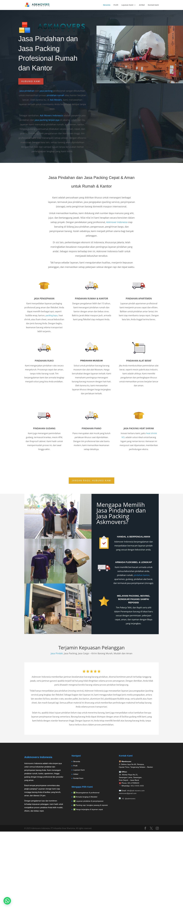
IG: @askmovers (128, 799)
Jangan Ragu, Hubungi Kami (91, 481)
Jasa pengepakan (44, 298)
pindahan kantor (142, 575)
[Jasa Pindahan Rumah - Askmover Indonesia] (139, 82)
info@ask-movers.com (136, 791)
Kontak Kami (153, 5)
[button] (7, 901)
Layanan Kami (127, 5)
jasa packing (46, 90)
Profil (116, 5)
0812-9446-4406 (137, 786)
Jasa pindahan (27, 90)
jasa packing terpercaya (47, 119)
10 (148, 107)
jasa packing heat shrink (139, 428)
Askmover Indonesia (116, 222)
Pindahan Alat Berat (138, 360)
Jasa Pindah (57, 653)
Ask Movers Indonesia (51, 115)
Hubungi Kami (30, 81)
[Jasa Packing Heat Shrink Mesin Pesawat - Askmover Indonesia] (139, 111)
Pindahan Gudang (44, 428)
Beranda (106, 5)
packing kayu (52, 315)
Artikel (142, 5)
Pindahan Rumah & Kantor (91, 298)
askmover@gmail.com (127, 793)
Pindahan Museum (91, 360)
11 (150, 107)
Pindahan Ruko (44, 360)
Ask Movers (56, 99)
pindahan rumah (55, 95)
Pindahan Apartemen (139, 298)
